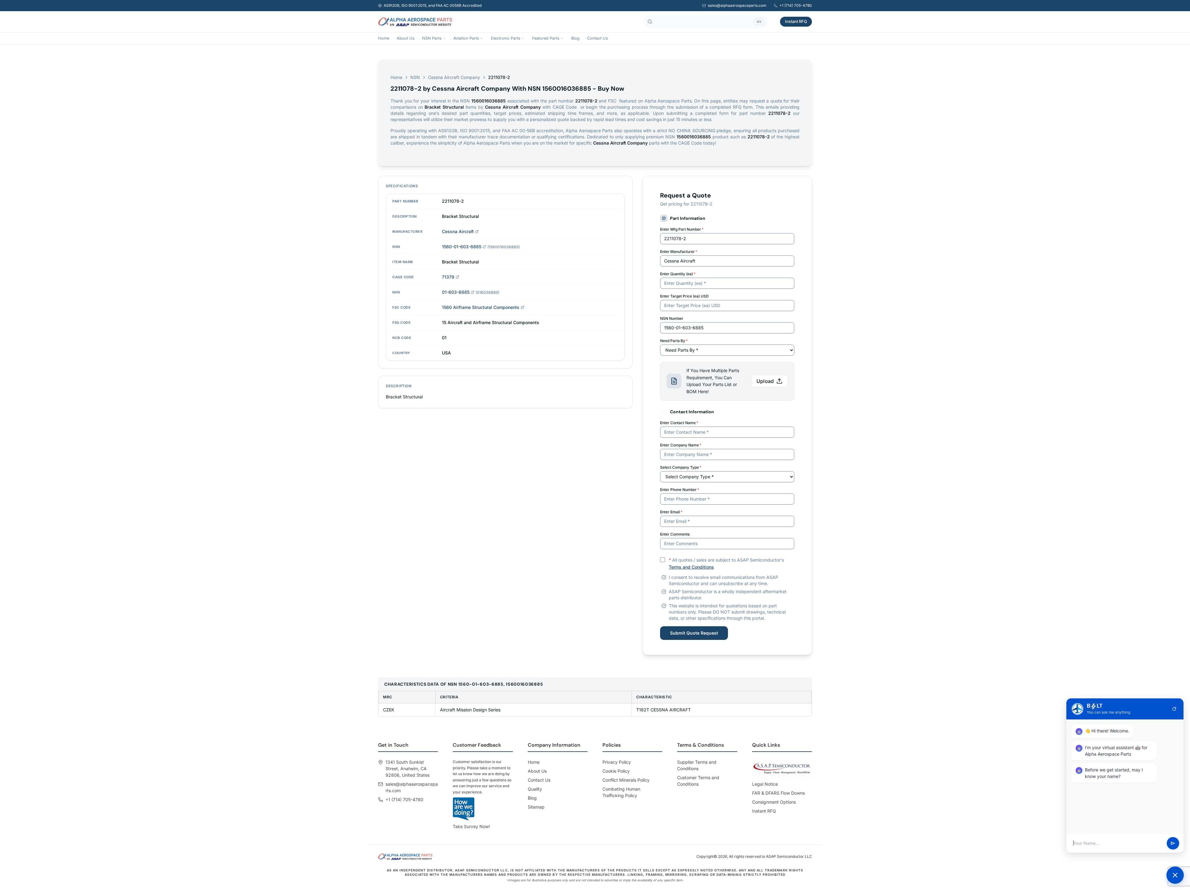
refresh (1174, 709)
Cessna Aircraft (458, 231)
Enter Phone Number (679, 489)
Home (383, 38)
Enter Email (671, 512)
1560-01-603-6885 (461, 246)
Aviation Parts (466, 38)
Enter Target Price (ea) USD (684, 296)
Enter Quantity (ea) (677, 273)
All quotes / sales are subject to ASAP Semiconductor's (726, 563)
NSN (415, 77)
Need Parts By (674, 340)
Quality (535, 789)
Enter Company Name (680, 445)
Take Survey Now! (471, 826)
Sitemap (536, 807)
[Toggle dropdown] (444, 38)
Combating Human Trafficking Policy (621, 792)
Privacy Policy (616, 762)
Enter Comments (675, 534)
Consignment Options (774, 802)
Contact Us (597, 38)
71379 (448, 277)
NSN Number (671, 318)
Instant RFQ (796, 21)
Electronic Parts (505, 38)
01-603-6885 (455, 292)
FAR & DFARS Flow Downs (778, 793)
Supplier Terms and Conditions (696, 765)
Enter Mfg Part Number (681, 229)
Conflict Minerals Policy (626, 780)
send (1173, 843)
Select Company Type (680, 467)
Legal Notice (765, 784)
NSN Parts (432, 38)
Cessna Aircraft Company (454, 77)
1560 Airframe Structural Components (480, 307)
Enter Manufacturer (678, 251)
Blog (575, 38)
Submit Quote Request (694, 633)
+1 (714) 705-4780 (795, 5)
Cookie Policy (616, 771)
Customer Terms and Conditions (698, 781)
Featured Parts (545, 38)
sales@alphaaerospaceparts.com (737, 5)
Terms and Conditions (691, 567)
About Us (406, 38)
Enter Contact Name (679, 422)
